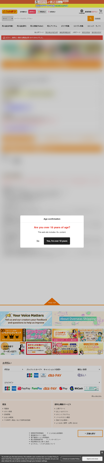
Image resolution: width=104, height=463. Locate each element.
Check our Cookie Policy (71, 459)
